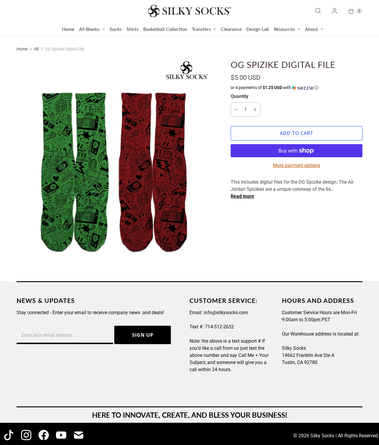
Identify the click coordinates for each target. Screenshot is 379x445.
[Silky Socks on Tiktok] (8, 435)
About (311, 29)
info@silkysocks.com (226, 312)
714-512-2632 (219, 327)
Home (68, 29)
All (36, 49)
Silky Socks (322, 435)
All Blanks (89, 29)
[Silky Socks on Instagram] (26, 435)
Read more (242, 196)
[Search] (318, 11)
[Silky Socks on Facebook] (43, 435)
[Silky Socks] (189, 11)
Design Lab (257, 29)
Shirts (132, 29)
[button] (296, 87)
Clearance (231, 29)
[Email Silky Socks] (78, 435)
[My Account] (334, 11)
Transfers (201, 29)
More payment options (296, 165)
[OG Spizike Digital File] (115, 162)
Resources (284, 29)
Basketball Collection (165, 29)
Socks (116, 29)
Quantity (239, 96)
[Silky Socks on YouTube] (61, 435)
